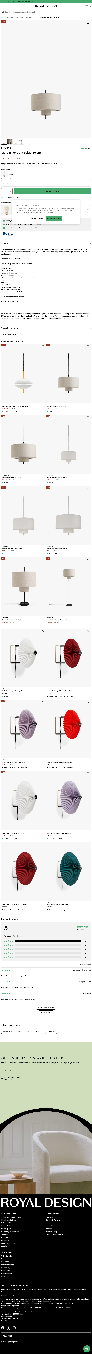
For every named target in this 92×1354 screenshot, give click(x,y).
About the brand (8, 334)
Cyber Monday (7, 1273)
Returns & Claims (7, 1223)
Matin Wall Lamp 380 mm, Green (58, 904)
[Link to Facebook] (8, 1328)
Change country (7, 1295)
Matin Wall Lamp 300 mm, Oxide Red (59, 691)
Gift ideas (5, 1262)
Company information (10, 1231)
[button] (86, 6)
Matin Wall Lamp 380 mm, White (13, 833)
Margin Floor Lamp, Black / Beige (57, 620)
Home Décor (51, 1226)
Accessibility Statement (10, 1243)
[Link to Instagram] (14, 1328)
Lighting (49, 1223)
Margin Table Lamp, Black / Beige (13, 620)
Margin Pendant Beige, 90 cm (12, 477)
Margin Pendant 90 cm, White (57, 548)
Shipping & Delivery (8, 1220)
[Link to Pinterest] (3, 1328)
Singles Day (5, 1267)
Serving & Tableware (54, 1220)
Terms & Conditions (9, 1226)
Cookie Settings (37, 218)
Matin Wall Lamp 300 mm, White (13, 691)
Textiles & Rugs (52, 1231)
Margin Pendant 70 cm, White (12, 548)
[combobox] (46, 174)
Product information (10, 328)
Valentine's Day (7, 1256)
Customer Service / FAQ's (11, 1217)
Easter (3, 1259)
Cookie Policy (6, 1237)
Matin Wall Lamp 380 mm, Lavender (59, 833)
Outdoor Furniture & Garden (57, 1234)
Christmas (5, 1276)
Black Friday (5, 1270)
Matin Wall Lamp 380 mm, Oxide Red (14, 904)
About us (4, 1234)
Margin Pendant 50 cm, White (57, 477)
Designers (5, 1240)
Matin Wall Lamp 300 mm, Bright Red (59, 762)
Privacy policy (6, 1229)
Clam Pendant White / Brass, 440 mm (15, 406)
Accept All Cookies (54, 218)
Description (6, 243)
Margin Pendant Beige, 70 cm (57, 406)
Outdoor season (7, 1264)
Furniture (49, 1217)
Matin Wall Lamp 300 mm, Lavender (14, 762)
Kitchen (49, 1229)
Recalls (4, 1246)
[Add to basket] (87, 210)
